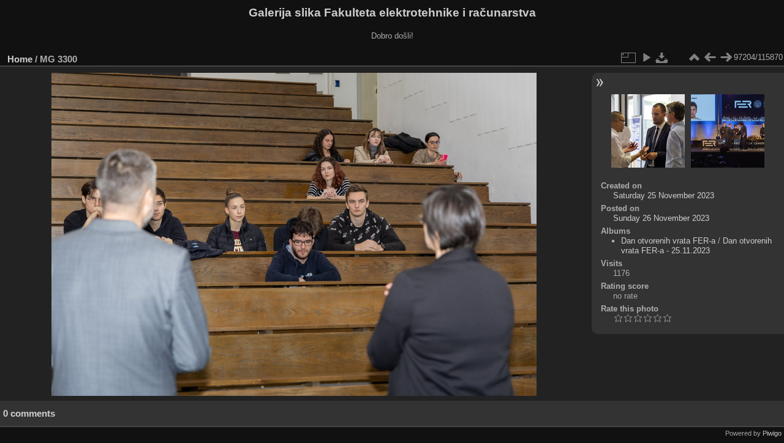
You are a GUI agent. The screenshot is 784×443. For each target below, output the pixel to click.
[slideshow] (646, 57)
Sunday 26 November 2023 (661, 218)
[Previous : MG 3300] (710, 57)
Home (19, 59)
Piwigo (772, 433)
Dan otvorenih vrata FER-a (668, 240)
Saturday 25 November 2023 (663, 195)
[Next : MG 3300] (726, 57)
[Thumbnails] (694, 57)
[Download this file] (662, 57)
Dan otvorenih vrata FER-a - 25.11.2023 (696, 245)
